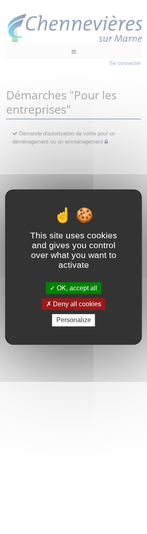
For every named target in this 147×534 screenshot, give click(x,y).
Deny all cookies (76, 304)
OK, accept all (76, 288)
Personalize (73, 320)
